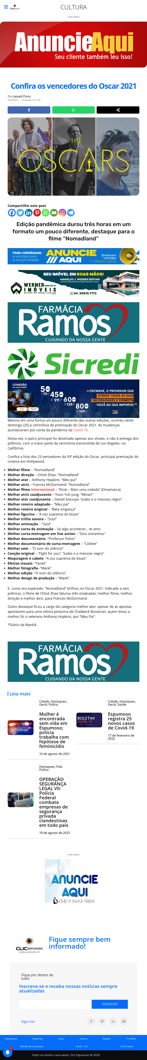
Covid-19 (80, 430)
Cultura (73, 7)
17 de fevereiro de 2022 (121, 737)
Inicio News (127, 1046)
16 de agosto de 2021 (54, 754)
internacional (43, 489)
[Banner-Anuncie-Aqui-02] (73, 255)
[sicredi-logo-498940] (73, 363)
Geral (61, 1038)
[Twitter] (20, 213)
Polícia (83, 1038)
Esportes (38, 1038)
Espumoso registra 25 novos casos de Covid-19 (121, 721)
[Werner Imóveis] (73, 283)
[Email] (54, 213)
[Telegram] (71, 213)
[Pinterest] (37, 213)
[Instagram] (62, 213)
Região (107, 1038)
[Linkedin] (29, 213)
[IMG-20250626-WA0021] (73, 398)
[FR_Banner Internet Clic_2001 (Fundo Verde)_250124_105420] (73, 322)
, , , (53, 703)
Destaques (11, 1038)
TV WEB (131, 1038)
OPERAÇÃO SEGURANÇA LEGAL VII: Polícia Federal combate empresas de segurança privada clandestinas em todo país (53, 802)
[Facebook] (12, 213)
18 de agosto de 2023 (54, 833)
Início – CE (82, 1046)
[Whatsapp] (45, 213)
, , (51, 768)
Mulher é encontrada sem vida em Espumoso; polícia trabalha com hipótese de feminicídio (54, 730)
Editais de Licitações (31, 1046)
